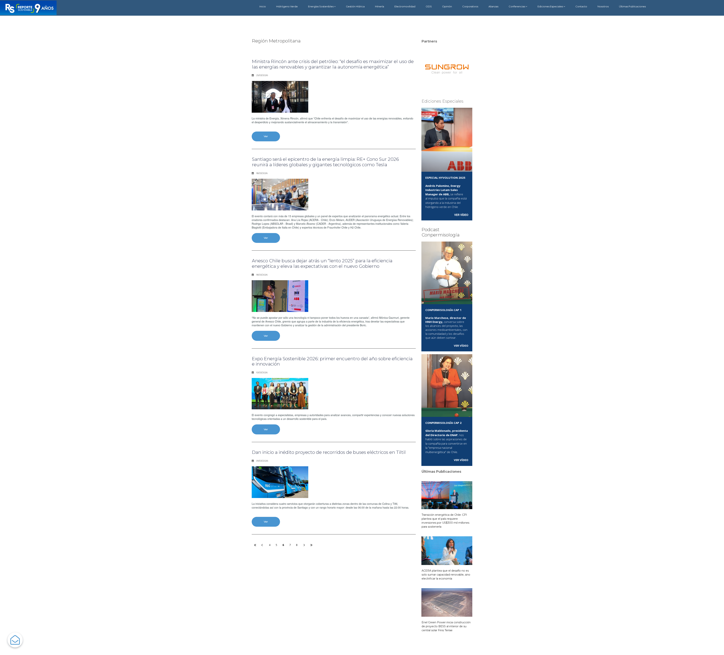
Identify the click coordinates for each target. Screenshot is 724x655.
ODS (429, 6)
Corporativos (470, 6)
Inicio (262, 6)
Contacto (581, 6)
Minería (379, 6)
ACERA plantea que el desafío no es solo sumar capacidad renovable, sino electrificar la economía (446, 574)
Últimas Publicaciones (632, 6)
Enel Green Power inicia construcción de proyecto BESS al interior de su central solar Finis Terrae (446, 626)
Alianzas (493, 6)
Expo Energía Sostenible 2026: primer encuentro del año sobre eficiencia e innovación (332, 361)
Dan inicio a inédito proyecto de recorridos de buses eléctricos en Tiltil (329, 452)
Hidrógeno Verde (287, 6)
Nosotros (603, 6)
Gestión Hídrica (355, 6)
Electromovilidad (404, 6)
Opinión (447, 6)
